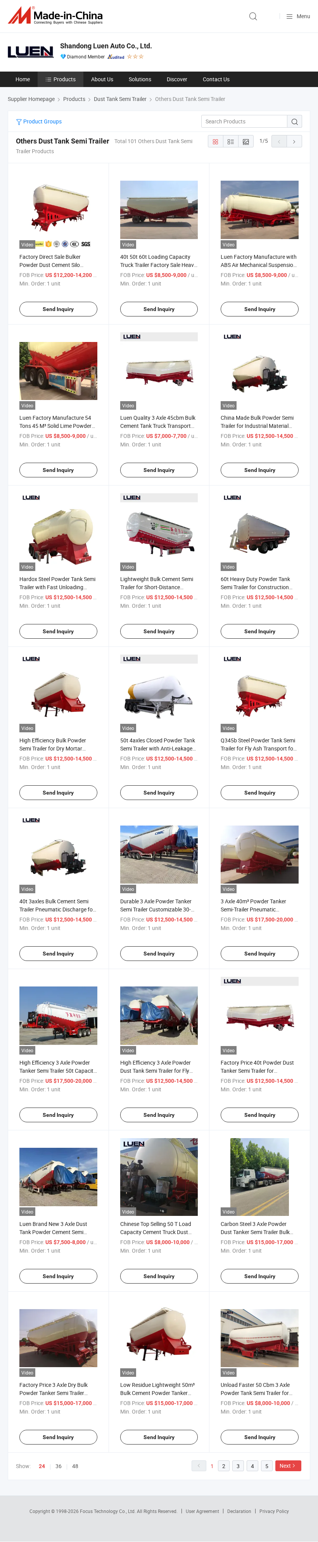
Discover (177, 79)
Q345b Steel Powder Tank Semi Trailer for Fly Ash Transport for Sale (258, 748)
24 (42, 1466)
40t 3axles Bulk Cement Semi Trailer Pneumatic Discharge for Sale (57, 909)
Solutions (140, 79)
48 (75, 1466)
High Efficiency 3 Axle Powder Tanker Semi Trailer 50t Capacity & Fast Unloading (57, 1070)
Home (23, 79)
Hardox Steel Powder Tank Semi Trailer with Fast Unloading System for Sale (57, 587)
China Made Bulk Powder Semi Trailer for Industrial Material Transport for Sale (257, 426)
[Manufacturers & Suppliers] (56, 15)
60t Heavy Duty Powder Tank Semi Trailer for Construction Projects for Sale (255, 587)
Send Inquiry (58, 309)
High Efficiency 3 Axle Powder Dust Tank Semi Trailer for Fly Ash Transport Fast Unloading (156, 1070)
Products (65, 79)
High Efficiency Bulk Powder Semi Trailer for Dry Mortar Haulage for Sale (52, 748)
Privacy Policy (274, 1511)
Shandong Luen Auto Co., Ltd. (106, 46)
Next (285, 1465)
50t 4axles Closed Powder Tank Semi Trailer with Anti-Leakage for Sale (157, 748)
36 (58, 1466)
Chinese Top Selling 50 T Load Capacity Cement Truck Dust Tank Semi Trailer (155, 1232)
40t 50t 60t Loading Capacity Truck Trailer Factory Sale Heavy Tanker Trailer (158, 265)
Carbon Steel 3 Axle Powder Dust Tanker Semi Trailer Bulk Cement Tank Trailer (255, 1232)
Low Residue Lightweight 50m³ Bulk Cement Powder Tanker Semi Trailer (157, 1393)
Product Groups (42, 121)
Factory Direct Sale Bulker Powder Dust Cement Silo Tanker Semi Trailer (50, 265)
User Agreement (202, 1511)
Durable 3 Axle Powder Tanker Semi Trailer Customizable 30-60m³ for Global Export (156, 909)
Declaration (239, 1511)
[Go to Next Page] (294, 141)
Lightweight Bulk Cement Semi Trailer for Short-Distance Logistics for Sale (156, 587)
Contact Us (216, 79)
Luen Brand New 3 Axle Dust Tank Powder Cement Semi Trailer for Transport (53, 1232)
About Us (102, 79)
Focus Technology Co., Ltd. (108, 1511)
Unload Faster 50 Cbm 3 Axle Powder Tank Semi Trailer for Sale (255, 1393)
